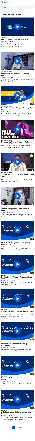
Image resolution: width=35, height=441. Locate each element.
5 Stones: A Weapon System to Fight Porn (17, 142)
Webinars (4, 37)
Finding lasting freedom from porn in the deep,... (17, 278)
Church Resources (6, 72)
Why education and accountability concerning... (14, 344)
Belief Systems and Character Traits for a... (16, 413)
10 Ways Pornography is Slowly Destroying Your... (17, 175)
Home (4, 7)
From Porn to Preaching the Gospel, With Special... (17, 109)
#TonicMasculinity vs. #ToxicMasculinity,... (17, 311)
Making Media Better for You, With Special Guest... (14, 40)
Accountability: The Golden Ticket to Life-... (15, 209)
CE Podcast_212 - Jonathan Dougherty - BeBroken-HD (16, 244)
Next (20, 427)
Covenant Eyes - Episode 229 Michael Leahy (15, 74)
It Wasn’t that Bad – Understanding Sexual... (14, 379)
